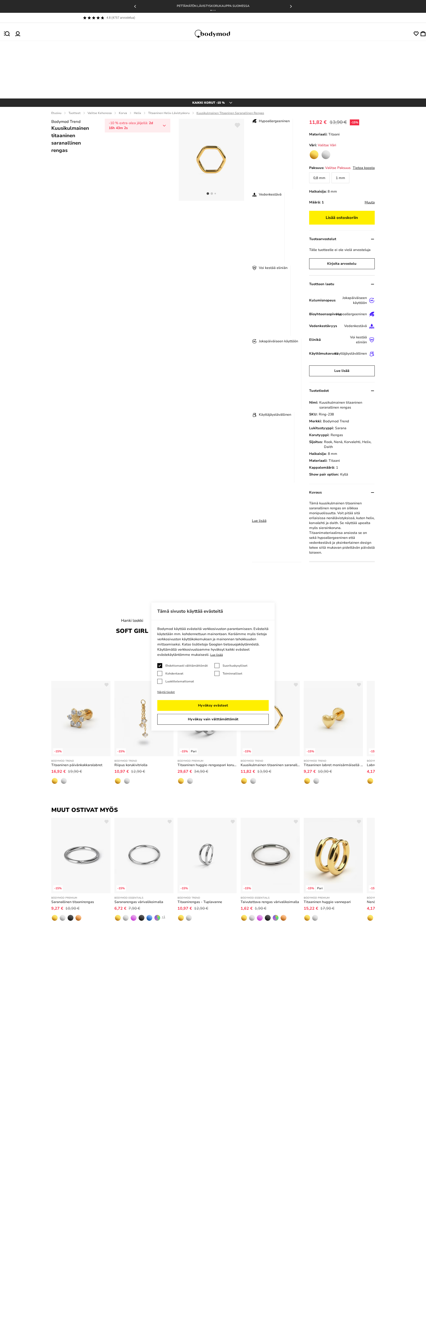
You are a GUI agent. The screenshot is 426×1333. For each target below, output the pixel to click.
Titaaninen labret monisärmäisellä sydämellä (333, 765)
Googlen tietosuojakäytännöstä (234, 644)
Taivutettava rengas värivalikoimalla (270, 902)
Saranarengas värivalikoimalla (138, 902)
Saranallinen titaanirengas (72, 902)
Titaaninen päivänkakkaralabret (76, 765)
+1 (163, 917)
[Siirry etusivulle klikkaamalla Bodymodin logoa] (217, 34)
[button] (211, 10)
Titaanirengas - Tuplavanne (200, 902)
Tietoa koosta (364, 167)
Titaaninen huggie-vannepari (327, 902)
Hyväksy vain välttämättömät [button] (213, 719)
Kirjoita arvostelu (341, 263)
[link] (314, 155)
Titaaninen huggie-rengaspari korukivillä (207, 765)
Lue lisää (259, 520)
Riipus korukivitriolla (130, 765)
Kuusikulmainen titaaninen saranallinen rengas (270, 765)
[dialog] (213, 666)
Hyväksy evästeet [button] (213, 705)
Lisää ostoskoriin (342, 217)
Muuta (370, 202)
